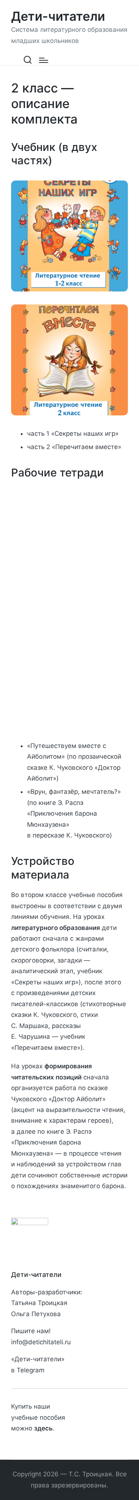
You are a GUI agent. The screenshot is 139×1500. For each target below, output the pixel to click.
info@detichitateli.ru (41, 1342)
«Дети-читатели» (37, 1359)
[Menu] (43, 60)
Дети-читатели (58, 16)
